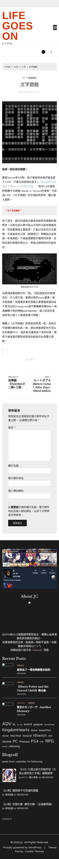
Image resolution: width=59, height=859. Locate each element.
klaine (34, 730)
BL (14, 724)
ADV (6, 723)
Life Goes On (17, 26)
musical (27, 735)
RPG (32, 359)
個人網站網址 (16, 490)
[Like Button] (5, 351)
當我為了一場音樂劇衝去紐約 (33, 669)
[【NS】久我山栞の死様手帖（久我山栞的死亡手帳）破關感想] (9, 781)
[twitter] (47, 52)
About (37, 650)
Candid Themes (34, 851)
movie (5, 735)
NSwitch (21, 703)
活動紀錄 (20, 665)
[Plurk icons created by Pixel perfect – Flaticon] (43, 52)
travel (4, 746)
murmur (15, 735)
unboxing (14, 746)
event (28, 724)
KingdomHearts (16, 729)
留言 (11, 427)
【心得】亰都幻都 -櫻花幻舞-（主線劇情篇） (28, 804)
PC (24, 78)
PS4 (35, 741)
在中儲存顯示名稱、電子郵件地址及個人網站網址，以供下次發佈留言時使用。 (28, 511)
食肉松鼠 (9, 794)
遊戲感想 (32, 78)
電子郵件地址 (16, 478)
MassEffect (45, 730)
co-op (19, 724)
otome (6, 741)
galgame (38, 724)
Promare (24, 741)
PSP (42, 742)
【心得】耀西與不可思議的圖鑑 (20, 790)
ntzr (50, 735)
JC (37, 92)
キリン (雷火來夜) (30, 777)
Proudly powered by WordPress (22, 847)
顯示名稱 (13, 465)
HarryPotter (49, 724)
